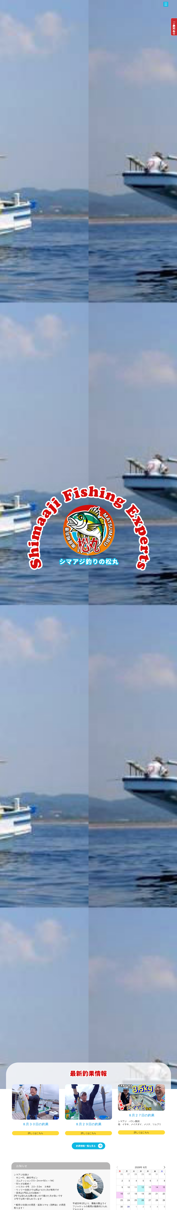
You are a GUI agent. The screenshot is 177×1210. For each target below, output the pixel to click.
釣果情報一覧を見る (85, 1145)
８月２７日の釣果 (141, 1115)
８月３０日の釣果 (36, 1124)
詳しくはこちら (36, 1133)
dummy (174, 26)
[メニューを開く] (165, 4)
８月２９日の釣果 (88, 1124)
